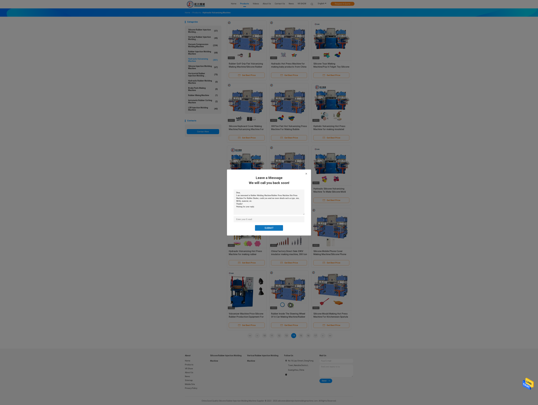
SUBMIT (269, 227)
